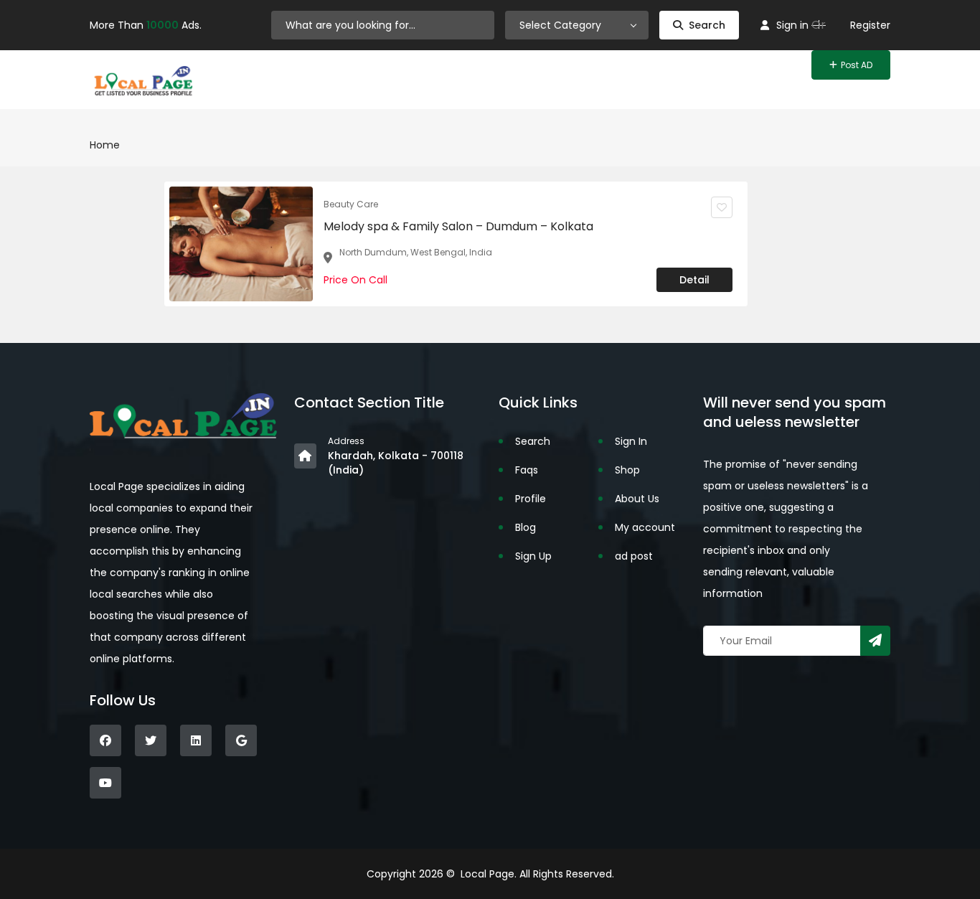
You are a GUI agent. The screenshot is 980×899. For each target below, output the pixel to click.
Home (105, 145)
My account (645, 527)
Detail (694, 280)
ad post (634, 556)
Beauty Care (351, 204)
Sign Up (533, 556)
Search (707, 25)
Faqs (526, 470)
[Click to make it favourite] (721, 207)
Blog (525, 527)
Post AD (856, 65)
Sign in (792, 25)
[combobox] (577, 25)
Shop (627, 470)
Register (870, 25)
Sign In (631, 441)
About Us (637, 498)
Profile (530, 498)
